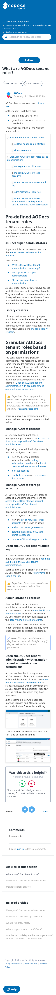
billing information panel (25, 462)
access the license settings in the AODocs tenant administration (27, 441)
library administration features (25, 619)
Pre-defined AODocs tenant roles (26, 137)
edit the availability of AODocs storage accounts (27, 533)
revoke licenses (20, 475)
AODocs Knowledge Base (15, 21)
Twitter (25, 809)
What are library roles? (18, 922)
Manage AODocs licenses (27, 166)
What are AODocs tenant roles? (22, 874)
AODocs (18, 93)
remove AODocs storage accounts (29, 539)
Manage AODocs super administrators (24, 274)
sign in (20, 848)
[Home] (14, 6)
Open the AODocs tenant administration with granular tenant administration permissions (30, 201)
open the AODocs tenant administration (26, 681)
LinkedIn (32, 809)
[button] (50, 5)
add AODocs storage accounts (27, 527)
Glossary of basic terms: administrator (24, 282)
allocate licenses (20, 470)
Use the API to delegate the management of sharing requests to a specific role (29, 937)
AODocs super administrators (29, 143)
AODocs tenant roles (16, 32)
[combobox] (26, 37)
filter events (39, 572)
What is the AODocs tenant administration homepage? (26, 266)
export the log (12, 575)
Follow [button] (29, 59)
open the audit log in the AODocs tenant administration (27, 561)
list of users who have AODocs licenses (29, 465)
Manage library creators (19, 886)
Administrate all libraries (27, 191)
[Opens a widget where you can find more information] (11, 989)
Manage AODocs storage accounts (24, 916)
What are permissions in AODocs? (24, 929)
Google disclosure (13, 963)
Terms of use (31, 963)
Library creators (22, 150)
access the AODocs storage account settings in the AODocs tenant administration (24, 504)
